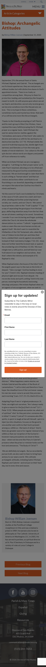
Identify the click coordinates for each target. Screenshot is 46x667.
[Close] (42, 292)
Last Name (9, 339)
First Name (10, 327)
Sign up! (23, 370)
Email (7, 315)
